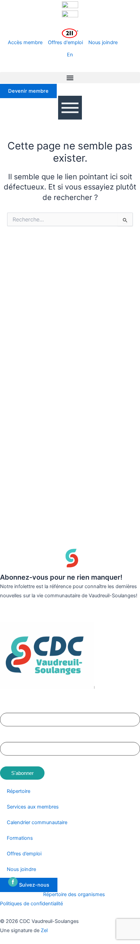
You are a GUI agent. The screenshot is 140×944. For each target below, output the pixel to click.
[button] (70, 77)
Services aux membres (33, 807)
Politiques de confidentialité (31, 904)
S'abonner (22, 773)
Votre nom (11, 708)
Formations (20, 838)
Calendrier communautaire (37, 822)
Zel (44, 930)
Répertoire (18, 791)
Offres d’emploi (24, 854)
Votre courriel (14, 737)
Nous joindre (21, 869)
